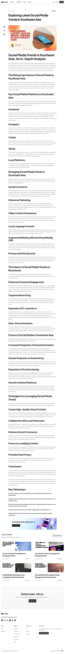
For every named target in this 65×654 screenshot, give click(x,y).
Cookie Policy (16, 639)
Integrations (19, 2)
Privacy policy (16, 636)
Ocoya (41, 479)
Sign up (61, 2)
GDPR (15, 641)
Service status (16, 631)
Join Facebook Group (44, 633)
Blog (27, 628)
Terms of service (17, 634)
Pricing (24, 2)
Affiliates (27, 631)
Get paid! (30, 2)
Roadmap (28, 634)
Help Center (16, 628)
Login (57, 2)
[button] (12, 2)
